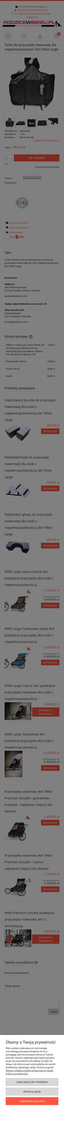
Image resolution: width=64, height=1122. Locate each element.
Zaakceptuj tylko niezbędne (32, 1081)
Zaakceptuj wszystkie (32, 1101)
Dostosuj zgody (32, 1091)
